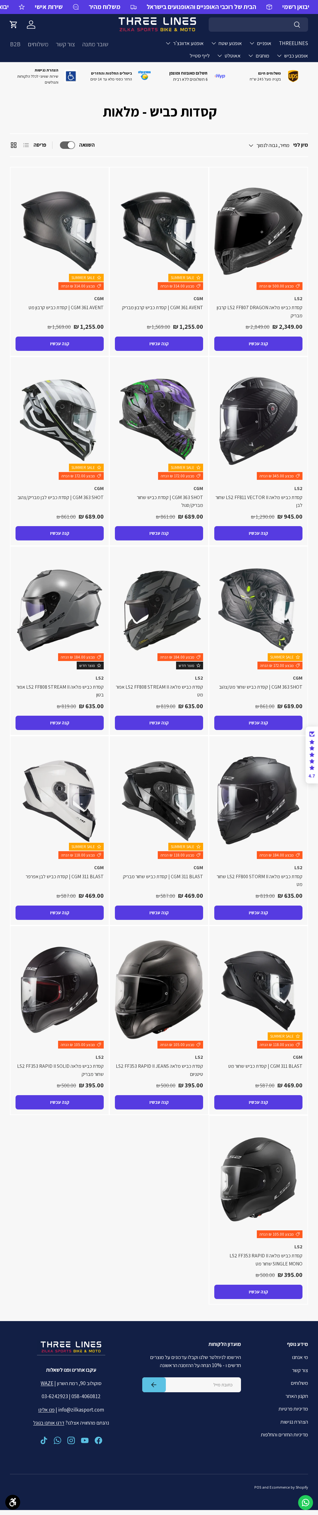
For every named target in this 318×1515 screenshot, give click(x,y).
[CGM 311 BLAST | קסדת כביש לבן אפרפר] (60, 800)
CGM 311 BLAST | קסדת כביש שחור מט (265, 1066)
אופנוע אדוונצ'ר (188, 43)
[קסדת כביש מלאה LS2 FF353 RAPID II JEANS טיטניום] (159, 990)
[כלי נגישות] (12, 1502)
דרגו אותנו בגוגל (48, 1422)
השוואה (87, 144)
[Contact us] (305, 1502)
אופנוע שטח (230, 43)
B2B (15, 44)
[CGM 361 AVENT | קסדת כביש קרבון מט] (60, 231)
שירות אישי (49, 6)
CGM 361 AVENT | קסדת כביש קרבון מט (66, 307)
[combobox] (258, 24)
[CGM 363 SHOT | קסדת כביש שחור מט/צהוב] (258, 610)
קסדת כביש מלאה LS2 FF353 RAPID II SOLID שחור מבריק (60, 1070)
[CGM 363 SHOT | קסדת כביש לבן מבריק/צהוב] (60, 421)
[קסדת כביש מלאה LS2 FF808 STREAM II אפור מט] (159, 610)
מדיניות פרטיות (293, 1408)
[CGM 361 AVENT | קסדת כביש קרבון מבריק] (159, 231)
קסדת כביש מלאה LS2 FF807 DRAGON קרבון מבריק (259, 311)
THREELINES (293, 43)
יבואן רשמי (295, 6)
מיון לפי (300, 144)
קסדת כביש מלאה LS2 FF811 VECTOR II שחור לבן (259, 501)
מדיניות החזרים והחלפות (284, 1434)
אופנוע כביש (296, 55)
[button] (13, 24)
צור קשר (65, 44)
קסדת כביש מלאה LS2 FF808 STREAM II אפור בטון (60, 691)
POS (257, 1487)
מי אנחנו (300, 1357)
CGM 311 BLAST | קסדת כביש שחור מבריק (163, 876)
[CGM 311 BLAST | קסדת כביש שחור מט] (258, 990)
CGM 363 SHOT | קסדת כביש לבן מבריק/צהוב (60, 497)
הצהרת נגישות (294, 1421)
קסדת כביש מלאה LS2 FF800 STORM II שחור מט (259, 880)
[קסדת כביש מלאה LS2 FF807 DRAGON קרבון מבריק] (258, 231)
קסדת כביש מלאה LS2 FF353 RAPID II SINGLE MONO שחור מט (265, 1259)
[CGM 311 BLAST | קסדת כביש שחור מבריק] (159, 800)
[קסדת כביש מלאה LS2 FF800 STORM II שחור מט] (258, 800)
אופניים (264, 43)
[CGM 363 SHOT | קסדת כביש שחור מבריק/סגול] (159, 421)
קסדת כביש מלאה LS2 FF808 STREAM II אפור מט (159, 691)
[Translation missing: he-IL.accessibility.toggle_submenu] (252, 43)
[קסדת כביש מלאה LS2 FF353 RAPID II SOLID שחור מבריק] (60, 990)
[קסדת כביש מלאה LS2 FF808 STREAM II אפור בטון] (60, 610)
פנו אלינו (46, 1409)
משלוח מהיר (104, 6)
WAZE (47, 1383)
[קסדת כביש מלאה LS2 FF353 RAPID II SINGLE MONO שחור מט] (258, 1179)
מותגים (262, 55)
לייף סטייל (200, 55)
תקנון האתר (296, 1396)
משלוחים (38, 44)
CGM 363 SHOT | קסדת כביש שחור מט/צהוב (260, 687)
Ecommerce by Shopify (289, 1487)
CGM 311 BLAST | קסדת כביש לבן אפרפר (65, 876)
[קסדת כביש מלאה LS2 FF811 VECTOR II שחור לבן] (258, 421)
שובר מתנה (95, 44)
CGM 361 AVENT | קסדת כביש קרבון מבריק (162, 307)
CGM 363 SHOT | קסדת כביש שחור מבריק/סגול (170, 501)
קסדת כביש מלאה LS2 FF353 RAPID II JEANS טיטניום (159, 1070)
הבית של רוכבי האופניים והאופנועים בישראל (201, 6)
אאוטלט (233, 55)
